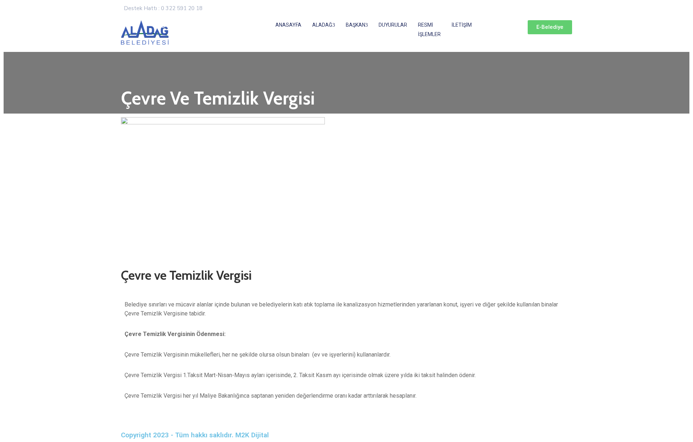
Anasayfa (288, 25)
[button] (550, 27)
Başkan (355, 25)
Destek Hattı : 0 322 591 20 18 (163, 8)
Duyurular (393, 25)
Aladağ (322, 25)
